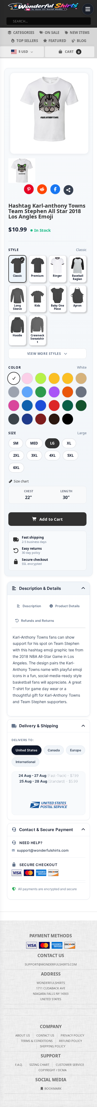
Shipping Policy (52, 1046)
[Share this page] (68, 190)
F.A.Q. (19, 1065)
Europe (75, 750)
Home (4, 916)
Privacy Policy (72, 1035)
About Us (22, 1035)
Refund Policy (70, 1041)
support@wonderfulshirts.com (42, 850)
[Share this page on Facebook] (55, 189)
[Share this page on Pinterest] (29, 189)
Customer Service (70, 1065)
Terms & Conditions (37, 1041)
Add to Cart (51, 519)
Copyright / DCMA (53, 1070)
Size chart (21, 481)
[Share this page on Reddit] (42, 189)
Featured (57, 40)
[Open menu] (88, 9)
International (25, 762)
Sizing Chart (39, 1065)
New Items (79, 32)
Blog (81, 40)
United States (26, 750)
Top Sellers (27, 40)
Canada (54, 750)
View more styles (44, 353)
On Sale (52, 32)
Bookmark (52, 1088)
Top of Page (93, 916)
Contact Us (45, 1035)
